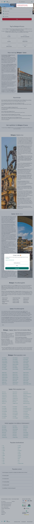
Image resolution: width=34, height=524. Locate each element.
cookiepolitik (7, 258)
